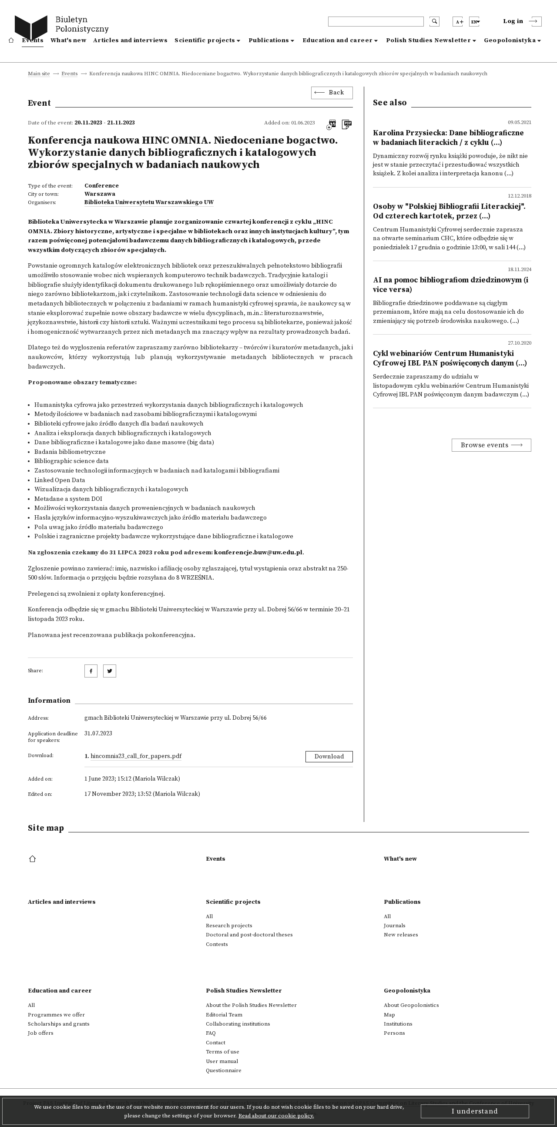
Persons (394, 1033)
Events (33, 40)
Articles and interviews (130, 40)
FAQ (211, 1033)
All (209, 916)
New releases (401, 934)
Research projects (229, 925)
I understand (475, 1111)
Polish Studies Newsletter (428, 40)
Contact (215, 1042)
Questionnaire (224, 1070)
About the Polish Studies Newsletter (251, 1005)
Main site (39, 74)
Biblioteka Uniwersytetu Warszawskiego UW (149, 202)
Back (336, 93)
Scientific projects (204, 40)
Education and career (337, 40)
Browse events (485, 445)
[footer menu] (33, 859)
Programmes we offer (56, 1014)
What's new (68, 40)
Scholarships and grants (59, 1023)
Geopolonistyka (510, 40)
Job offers (41, 1033)
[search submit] (434, 22)
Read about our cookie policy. (276, 1115)
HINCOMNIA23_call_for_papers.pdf (136, 756)
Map (389, 1014)
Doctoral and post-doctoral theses (249, 934)
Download (329, 757)
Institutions (398, 1023)
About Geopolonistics (411, 1005)
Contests (217, 944)
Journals (395, 925)
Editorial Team (224, 1014)
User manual (222, 1061)
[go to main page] (63, 29)
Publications (268, 40)
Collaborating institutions (238, 1023)
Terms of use (222, 1051)
